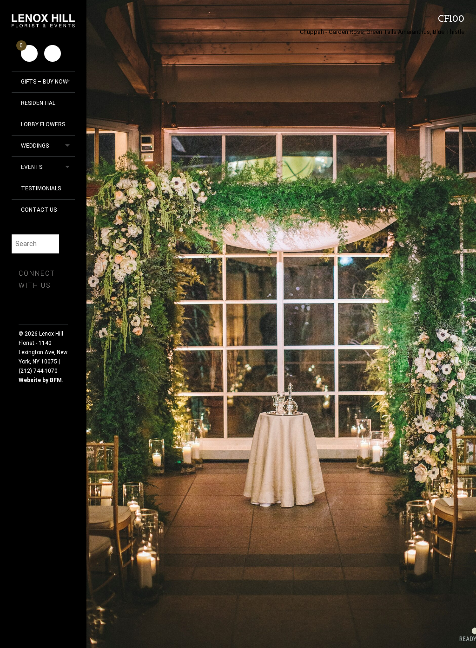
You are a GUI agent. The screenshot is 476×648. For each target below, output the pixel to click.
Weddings (35, 146)
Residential (38, 103)
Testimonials (41, 188)
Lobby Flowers (43, 124)
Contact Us (39, 210)
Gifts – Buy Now (44, 81)
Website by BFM (40, 380)
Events (31, 167)
